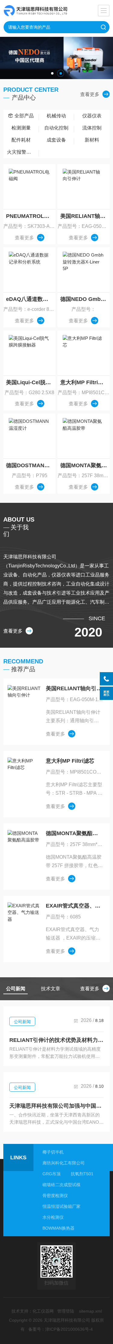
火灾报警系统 (21, 152)
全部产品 (24, 115)
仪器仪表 (92, 115)
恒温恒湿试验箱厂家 (61, 1206)
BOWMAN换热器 (58, 1228)
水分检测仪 (53, 1217)
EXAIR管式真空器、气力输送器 (74, 906)
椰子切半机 (53, 1152)
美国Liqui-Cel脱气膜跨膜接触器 (30, 382)
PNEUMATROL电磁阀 (30, 216)
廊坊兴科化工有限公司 (63, 1162)
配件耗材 (21, 139)
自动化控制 (56, 127)
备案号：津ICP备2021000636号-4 (60, 1329)
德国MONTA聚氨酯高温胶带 (85, 465)
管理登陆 (65, 1311)
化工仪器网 (43, 1311)
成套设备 (56, 139)
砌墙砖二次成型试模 (61, 1184)
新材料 (92, 139)
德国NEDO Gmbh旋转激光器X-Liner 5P (85, 299)
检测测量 (21, 127)
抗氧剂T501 (82, 1173)
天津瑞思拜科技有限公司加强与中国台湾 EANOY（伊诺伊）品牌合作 (56, 1106)
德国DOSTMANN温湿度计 (30, 465)
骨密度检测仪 (55, 1195)
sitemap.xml (90, 1311)
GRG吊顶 (51, 1173)
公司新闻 (22, 1021)
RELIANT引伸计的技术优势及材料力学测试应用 (56, 1040)
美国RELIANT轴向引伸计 (85, 216)
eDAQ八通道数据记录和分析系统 (30, 299)
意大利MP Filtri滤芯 (84, 382)
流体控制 (92, 127)
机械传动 (56, 115)
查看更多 (89, 94)
